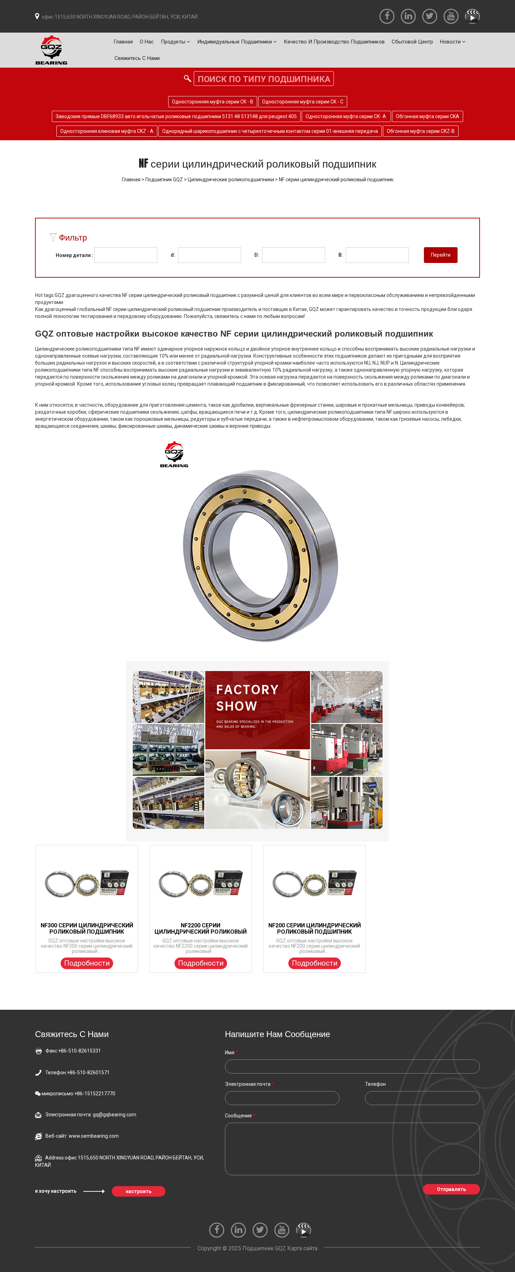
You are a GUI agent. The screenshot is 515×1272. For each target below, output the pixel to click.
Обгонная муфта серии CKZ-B (421, 131)
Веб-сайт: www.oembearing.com (82, 1136)
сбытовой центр (412, 42)
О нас (147, 42)
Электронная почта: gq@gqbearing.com (90, 1114)
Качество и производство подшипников (334, 42)
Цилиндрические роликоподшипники (231, 179)
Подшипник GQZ (164, 179)
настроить (138, 1191)
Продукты (174, 42)
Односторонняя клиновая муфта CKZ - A (106, 131)
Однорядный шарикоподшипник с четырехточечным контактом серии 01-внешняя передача (270, 131)
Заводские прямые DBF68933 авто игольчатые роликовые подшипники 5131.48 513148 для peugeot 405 (176, 116)
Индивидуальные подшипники (235, 42)
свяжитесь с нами (137, 58)
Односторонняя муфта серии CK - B (212, 101)
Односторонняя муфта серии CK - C (302, 101)
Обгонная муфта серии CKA (427, 116)
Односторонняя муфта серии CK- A (346, 116)
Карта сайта (302, 1248)
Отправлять (451, 1189)
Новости (451, 42)
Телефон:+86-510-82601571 (77, 1072)
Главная (123, 42)
